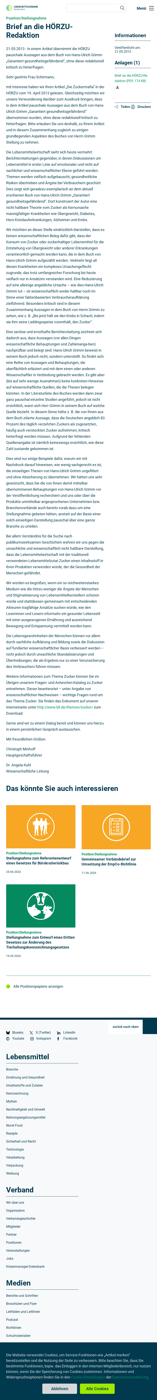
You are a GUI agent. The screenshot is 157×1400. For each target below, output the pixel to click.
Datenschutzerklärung (130, 1377)
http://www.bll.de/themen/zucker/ (65, 707)
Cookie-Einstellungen (88, 1377)
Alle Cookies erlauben (97, 1390)
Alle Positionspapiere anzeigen (38, 986)
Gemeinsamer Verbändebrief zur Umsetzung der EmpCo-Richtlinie (109, 861)
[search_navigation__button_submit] (122, 8)
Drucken (144, 107)
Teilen (125, 107)
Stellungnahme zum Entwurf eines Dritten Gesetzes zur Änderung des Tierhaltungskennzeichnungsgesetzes (40, 942)
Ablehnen (59, 1388)
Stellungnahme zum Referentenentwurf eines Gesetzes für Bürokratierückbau (38, 860)
